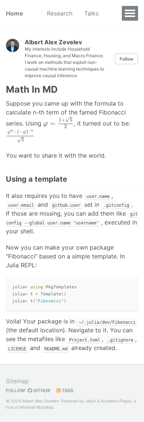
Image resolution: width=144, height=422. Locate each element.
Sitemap (17, 381)
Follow (126, 59)
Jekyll (90, 401)
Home (14, 13)
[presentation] (58, 123)
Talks (91, 13)
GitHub (41, 390)
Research (59, 13)
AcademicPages (116, 401)
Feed (67, 390)
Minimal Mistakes (37, 407)
